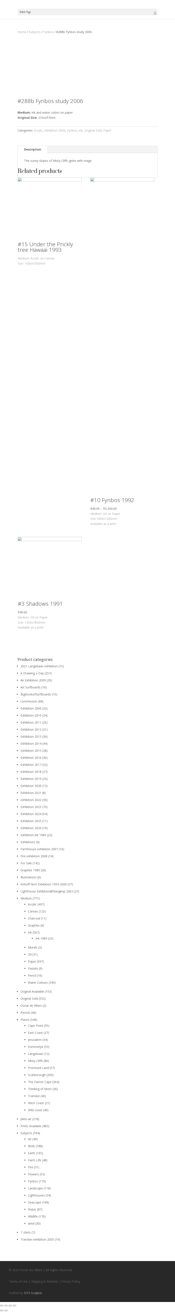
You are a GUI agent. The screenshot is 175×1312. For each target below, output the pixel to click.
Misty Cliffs (35, 1061)
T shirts (25, 1232)
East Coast (35, 1033)
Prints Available (30, 1126)
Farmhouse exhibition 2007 (39, 849)
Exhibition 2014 (30, 743)
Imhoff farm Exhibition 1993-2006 (43, 884)
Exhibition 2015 (30, 751)
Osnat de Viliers (31, 1006)
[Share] (6, 1305)
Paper (107, 130)
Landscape (35, 1188)
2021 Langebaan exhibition (39, 666)
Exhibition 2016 (30, 758)
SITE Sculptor (33, 1293)
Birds (31, 1146)
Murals (32, 947)
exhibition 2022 (30, 800)
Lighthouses (36, 1195)
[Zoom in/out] (14, 1305)
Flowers (33, 1174)
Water (32, 1209)
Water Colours (38, 982)
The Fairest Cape (39, 1082)
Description (32, 149)
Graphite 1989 (30, 870)
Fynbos (48, 32)
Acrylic (38, 130)
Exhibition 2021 (30, 793)
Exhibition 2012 (30, 729)
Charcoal (34, 918)
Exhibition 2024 (30, 814)
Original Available (32, 991)
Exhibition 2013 (30, 736)
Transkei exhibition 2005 (37, 1239)
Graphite (34, 925)
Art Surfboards (30, 687)
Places (24, 1020)
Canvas (33, 911)
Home (22, 32)
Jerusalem (35, 1040)
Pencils (25, 1013)
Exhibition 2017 (30, 765)
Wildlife (33, 1216)
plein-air (25, 1119)
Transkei (34, 1096)
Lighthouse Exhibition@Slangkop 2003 (46, 891)
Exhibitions (27, 842)
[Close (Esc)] (1, 1305)
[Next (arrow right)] (6, 1310)
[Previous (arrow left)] (1, 1310)
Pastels (33, 968)
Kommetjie (35, 1047)
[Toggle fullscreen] (10, 1305)
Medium (26, 898)
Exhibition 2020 (30, 786)
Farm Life (34, 1160)
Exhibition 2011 (30, 722)
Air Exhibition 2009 (33, 680)
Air (30, 1139)
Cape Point (35, 1026)
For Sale (26, 863)
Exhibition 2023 (30, 807)
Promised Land (38, 1068)
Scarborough (37, 1075)
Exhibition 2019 (30, 779)
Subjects (35, 32)
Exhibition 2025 (30, 821)
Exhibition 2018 (30, 772)
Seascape (34, 1202)
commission (28, 701)
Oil (30, 954)
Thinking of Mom (40, 1089)
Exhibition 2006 (54, 130)
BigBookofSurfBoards (35, 694)
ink (81, 130)
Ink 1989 (41, 938)
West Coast (36, 1103)
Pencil (32, 975)
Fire (30, 1167)
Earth (31, 1153)
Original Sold (93, 130)
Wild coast (35, 1110)
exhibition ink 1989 (33, 835)
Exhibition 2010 (30, 715)
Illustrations (28, 877)
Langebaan (35, 1054)
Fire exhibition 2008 (33, 856)
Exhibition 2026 (30, 828)
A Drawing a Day (32, 673)
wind (31, 1223)
